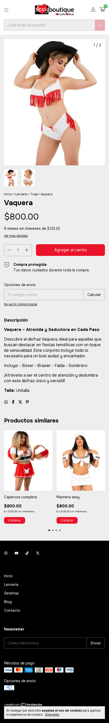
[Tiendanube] (23, 706)
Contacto (12, 610)
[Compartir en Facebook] (13, 402)
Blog (8, 601)
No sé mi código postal (20, 304)
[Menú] (6, 10)
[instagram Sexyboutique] (6, 553)
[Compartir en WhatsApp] (6, 402)
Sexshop (11, 593)
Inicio (8, 194)
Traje (34, 194)
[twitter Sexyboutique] (38, 553)
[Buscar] (100, 25)
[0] (102, 10)
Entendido (52, 714)
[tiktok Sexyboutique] (27, 553)
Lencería (21, 194)
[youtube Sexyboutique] (16, 553)
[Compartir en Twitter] (20, 402)
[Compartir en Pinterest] (27, 402)
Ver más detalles (16, 236)
